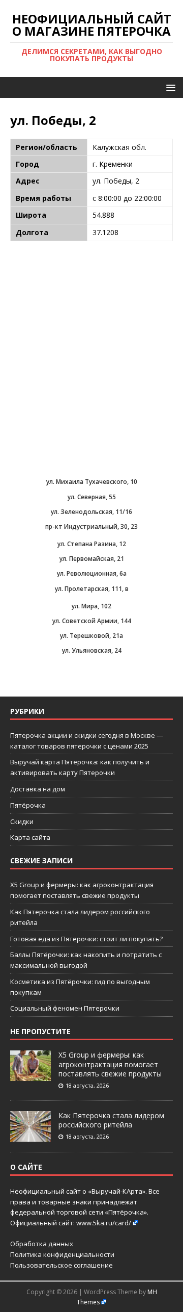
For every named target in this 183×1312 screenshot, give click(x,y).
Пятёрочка (28, 805)
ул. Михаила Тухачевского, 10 (91, 481)
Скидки (22, 821)
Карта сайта (30, 837)
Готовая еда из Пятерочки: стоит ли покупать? (86, 938)
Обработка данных (41, 1243)
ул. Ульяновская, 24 (91, 650)
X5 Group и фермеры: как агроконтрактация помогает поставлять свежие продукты (110, 1064)
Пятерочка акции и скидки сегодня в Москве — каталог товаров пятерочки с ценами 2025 (86, 741)
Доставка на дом (37, 788)
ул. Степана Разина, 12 (91, 543)
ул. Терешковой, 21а (91, 635)
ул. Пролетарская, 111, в (92, 588)
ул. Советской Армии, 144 (91, 620)
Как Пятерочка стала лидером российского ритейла (111, 1120)
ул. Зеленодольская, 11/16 (91, 511)
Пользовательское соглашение (61, 1265)
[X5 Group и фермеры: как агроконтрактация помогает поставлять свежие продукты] (30, 1076)
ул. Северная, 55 (92, 497)
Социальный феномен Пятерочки (64, 1008)
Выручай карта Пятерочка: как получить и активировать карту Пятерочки (79, 767)
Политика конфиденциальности (62, 1254)
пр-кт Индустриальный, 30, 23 (91, 526)
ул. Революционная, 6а (92, 573)
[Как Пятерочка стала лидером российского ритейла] (30, 1136)
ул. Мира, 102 (91, 606)
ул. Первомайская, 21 (91, 558)
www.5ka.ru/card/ (103, 1222)
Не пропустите (40, 1031)
